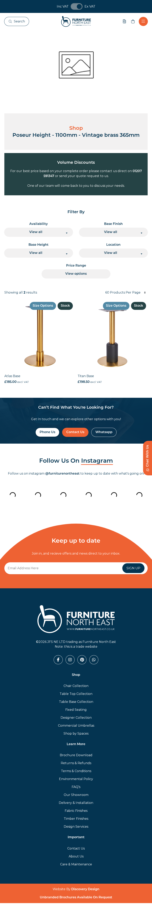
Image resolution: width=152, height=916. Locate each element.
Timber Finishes (76, 819)
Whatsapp (103, 432)
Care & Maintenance (76, 864)
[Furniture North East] (76, 21)
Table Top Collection (76, 694)
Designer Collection (76, 718)
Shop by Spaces (76, 733)
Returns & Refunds (76, 763)
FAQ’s (76, 787)
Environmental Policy (76, 779)
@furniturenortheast (62, 473)
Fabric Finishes (76, 811)
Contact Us (75, 432)
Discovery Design (85, 889)
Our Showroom (76, 795)
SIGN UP (133, 568)
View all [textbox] (35, 232)
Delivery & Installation (76, 803)
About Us (76, 856)
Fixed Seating (76, 710)
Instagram (97, 461)
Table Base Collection (76, 702)
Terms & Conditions (76, 771)
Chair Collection (76, 686)
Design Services (76, 826)
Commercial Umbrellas (76, 725)
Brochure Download (76, 755)
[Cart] (133, 21)
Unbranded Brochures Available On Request (76, 897)
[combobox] (38, 232)
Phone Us (47, 432)
